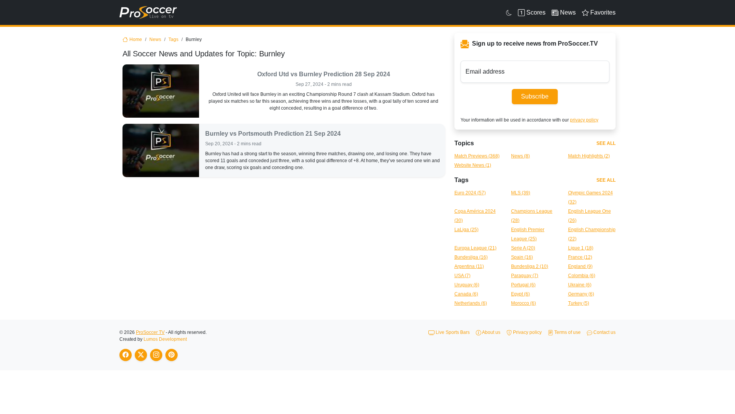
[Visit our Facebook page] (125, 355)
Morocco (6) (523, 303)
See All (606, 143)
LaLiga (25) (466, 229)
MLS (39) (520, 193)
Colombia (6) (581, 275)
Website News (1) (472, 165)
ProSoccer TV (150, 332)
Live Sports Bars (452, 332)
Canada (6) (466, 294)
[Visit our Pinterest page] (171, 355)
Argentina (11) (469, 266)
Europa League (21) (475, 248)
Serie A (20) (523, 248)
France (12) (580, 257)
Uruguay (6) (466, 285)
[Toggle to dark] (509, 12)
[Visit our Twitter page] (141, 355)
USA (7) (462, 275)
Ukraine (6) (579, 285)
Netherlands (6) (470, 303)
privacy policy (584, 120)
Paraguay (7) (524, 275)
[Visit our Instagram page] (156, 355)
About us (490, 332)
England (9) (580, 266)
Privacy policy (527, 332)
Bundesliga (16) (471, 257)
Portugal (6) (523, 285)
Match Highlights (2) (589, 156)
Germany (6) (581, 294)
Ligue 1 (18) (580, 248)
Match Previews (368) (477, 156)
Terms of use (567, 332)
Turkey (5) (578, 303)
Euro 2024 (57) (470, 193)
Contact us (604, 332)
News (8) (520, 156)
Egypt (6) (520, 294)
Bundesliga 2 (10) (529, 266)
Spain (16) (522, 257)
